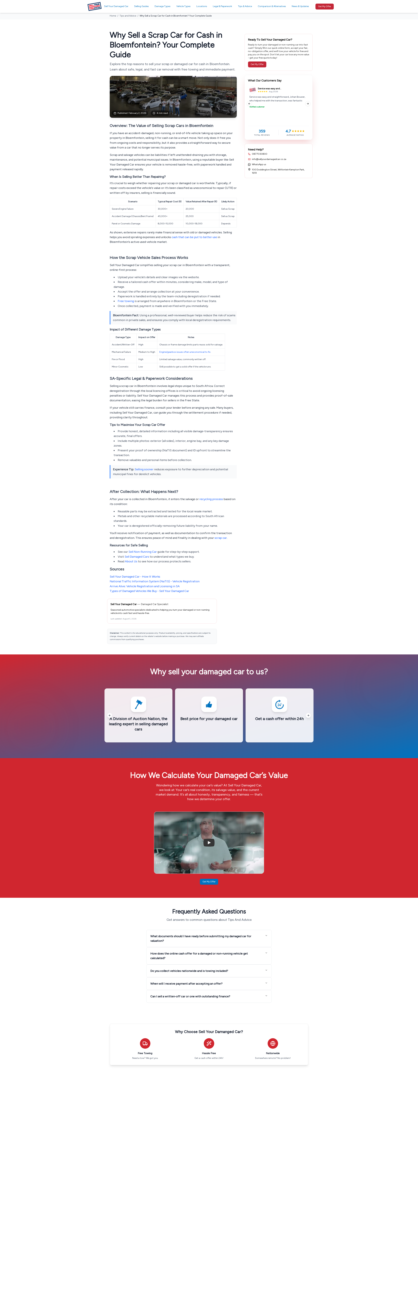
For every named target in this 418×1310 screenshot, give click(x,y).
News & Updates (300, 6)
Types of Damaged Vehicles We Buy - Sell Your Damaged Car (149, 591)
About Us (131, 561)
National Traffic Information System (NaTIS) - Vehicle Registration (155, 581)
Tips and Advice (128, 15)
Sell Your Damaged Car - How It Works (135, 576)
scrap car (221, 538)
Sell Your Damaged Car (116, 6)
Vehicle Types (183, 6)
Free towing (126, 301)
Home (113, 15)
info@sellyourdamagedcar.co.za (269, 159)
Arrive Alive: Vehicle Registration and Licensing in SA (145, 586)
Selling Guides (141, 6)
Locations (201, 6)
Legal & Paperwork (222, 6)
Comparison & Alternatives (272, 6)
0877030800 (259, 154)
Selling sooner (144, 469)
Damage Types (162, 6)
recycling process (211, 499)
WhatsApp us (259, 164)
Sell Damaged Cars (137, 556)
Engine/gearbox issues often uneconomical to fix (184, 352)
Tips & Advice (245, 6)
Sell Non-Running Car (143, 552)
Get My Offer (324, 6)
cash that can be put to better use (194, 237)
